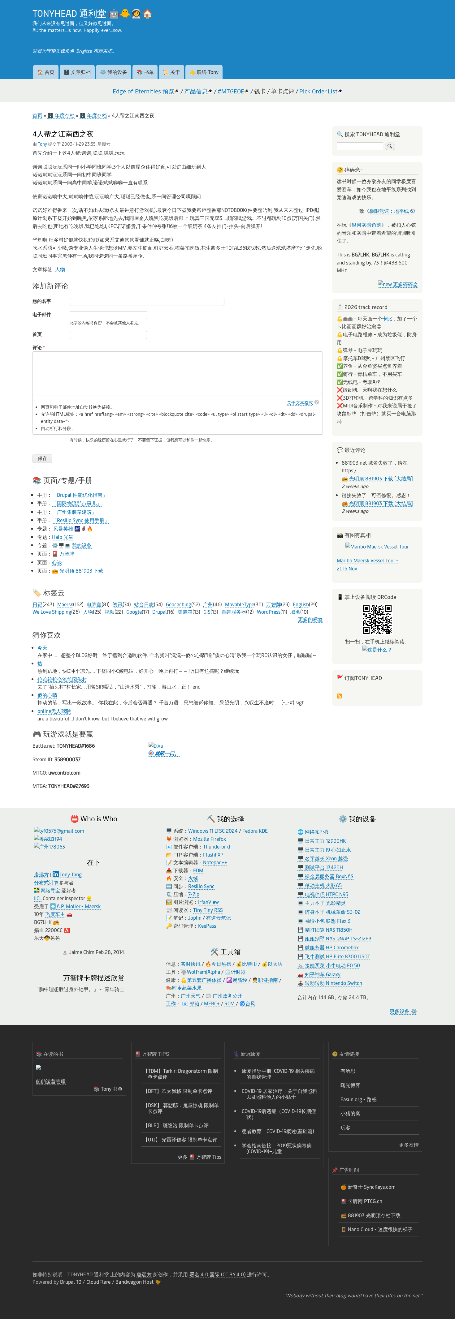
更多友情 (409, 1144)
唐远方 (41, 874)
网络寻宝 (50, 890)
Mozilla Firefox (209, 838)
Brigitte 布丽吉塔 (94, 51)
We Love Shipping (51, 611)
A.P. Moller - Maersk (79, 906)
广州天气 (191, 995)
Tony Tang (70, 874)
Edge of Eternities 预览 (143, 91)
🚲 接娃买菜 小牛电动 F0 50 (328, 965)
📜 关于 (171, 71)
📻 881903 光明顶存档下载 (370, 1215)
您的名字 (41, 301)
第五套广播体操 (204, 979)
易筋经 (239, 979)
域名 (295, 611)
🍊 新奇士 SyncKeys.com (368, 1186)
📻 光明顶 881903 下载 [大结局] (377, 478)
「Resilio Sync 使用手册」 (80, 520)
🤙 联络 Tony (204, 71)
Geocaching (178, 604)
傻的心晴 (47, 694)
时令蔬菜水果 (187, 987)
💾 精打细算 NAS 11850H (325, 929)
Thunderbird (216, 846)
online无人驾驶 (54, 710)
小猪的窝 (350, 1113)
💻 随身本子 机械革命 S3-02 (329, 911)
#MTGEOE (231, 91)
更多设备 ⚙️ (403, 1011)
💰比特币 (246, 963)
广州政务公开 (227, 995)
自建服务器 (233, 611)
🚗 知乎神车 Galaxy (318, 974)
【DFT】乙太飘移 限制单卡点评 (177, 1090)
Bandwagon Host (134, 1281)
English (301, 604)
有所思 (347, 1070)
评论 (37, 347)
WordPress (268, 611)
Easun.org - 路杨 (358, 1099)
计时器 (238, 971)
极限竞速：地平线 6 (391, 210)
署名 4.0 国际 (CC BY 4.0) (217, 1274)
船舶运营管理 (51, 1081)
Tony (42, 144)
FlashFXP (213, 854)
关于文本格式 (300, 402)
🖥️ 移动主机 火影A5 (319, 885)
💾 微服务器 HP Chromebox (328, 947)
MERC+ (212, 1003)
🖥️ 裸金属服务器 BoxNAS (325, 876)
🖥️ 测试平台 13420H (320, 867)
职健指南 (268, 979)
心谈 (57, 562)
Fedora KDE (255, 830)
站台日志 (144, 604)
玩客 (345, 1127)
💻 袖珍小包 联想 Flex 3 (323, 920)
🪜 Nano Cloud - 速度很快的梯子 (376, 1229)
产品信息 (196, 91)
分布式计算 (46, 882)
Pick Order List (318, 91)
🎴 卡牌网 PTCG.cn (361, 1200)
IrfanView (208, 901)
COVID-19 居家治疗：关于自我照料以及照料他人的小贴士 (279, 1093)
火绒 (193, 877)
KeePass (207, 925)
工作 (171, 1003)
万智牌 (66, 553)
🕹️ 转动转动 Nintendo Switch (329, 982)
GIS (206, 611)
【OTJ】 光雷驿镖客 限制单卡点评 (180, 1139)
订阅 (339, 696)
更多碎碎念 (405, 284)
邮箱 (194, 1003)
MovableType (239, 604)
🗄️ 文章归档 (77, 71)
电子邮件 (41, 314)
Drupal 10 (70, 1281)
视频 (110, 611)
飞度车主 (55, 913)
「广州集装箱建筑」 (74, 511)
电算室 (94, 604)
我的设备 (82, 545)
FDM (198, 870)
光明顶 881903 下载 (81, 570)
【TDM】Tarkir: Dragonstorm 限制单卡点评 (180, 1073)
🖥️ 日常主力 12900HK (321, 840)
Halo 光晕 (62, 536)
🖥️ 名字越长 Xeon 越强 (322, 858)
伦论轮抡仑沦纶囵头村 (62, 679)
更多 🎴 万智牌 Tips (199, 1156)
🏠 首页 (45, 71)
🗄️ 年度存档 (61, 115)
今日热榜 (221, 963)
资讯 (118, 604)
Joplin (195, 917)
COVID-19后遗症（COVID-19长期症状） (279, 1113)
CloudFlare (98, 1281)
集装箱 (185, 611)
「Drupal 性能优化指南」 (79, 494)
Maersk (65, 604)
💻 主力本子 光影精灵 (321, 902)
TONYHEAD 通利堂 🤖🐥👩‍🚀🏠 (92, 13)
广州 (208, 604)
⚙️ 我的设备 (113, 71)
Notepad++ (215, 862)
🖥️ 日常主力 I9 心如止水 (324, 849)
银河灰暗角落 (366, 224)
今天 (42, 647)
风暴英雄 (63, 528)
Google (134, 611)
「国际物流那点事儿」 (77, 503)
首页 (37, 115)
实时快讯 (191, 963)
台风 (250, 1003)
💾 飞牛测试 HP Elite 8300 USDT (333, 956)
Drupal (159, 611)
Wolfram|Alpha (203, 971)
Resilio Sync (201, 886)
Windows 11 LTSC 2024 (213, 830)
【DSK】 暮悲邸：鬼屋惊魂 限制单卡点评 (181, 1108)
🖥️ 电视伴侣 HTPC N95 (322, 894)
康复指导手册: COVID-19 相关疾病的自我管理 (278, 1073)
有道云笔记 (218, 917)
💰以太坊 (272, 963)
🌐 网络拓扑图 (313, 831)
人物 (60, 269)
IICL (37, 898)
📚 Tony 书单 (108, 1088)
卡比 (387, 318)
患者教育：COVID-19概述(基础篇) (278, 1131)
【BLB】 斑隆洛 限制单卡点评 (176, 1125)
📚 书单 (145, 71)
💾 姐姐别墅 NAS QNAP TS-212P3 (334, 938)
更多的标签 (310, 619)
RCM (229, 1003)
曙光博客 (350, 1084)
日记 (37, 604)
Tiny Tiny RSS (208, 909)
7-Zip (193, 894)
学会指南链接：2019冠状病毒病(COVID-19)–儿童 (277, 1148)
